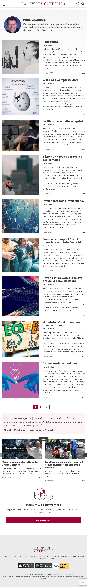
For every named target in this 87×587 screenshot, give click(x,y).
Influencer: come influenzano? (64, 201)
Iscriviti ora (43, 520)
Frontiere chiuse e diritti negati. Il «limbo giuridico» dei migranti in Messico (64, 465)
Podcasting (50, 41)
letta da (20, 463)
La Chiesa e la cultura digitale (63, 121)
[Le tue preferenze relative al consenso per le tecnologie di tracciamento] (83, 583)
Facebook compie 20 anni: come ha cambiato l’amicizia (63, 240)
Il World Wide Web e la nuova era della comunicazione (62, 279)
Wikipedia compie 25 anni (60, 80)
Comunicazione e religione (61, 363)
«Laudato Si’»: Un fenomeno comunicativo (62, 323)
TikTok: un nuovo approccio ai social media (63, 158)
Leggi (83, 73)
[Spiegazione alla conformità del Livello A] (61, 566)
